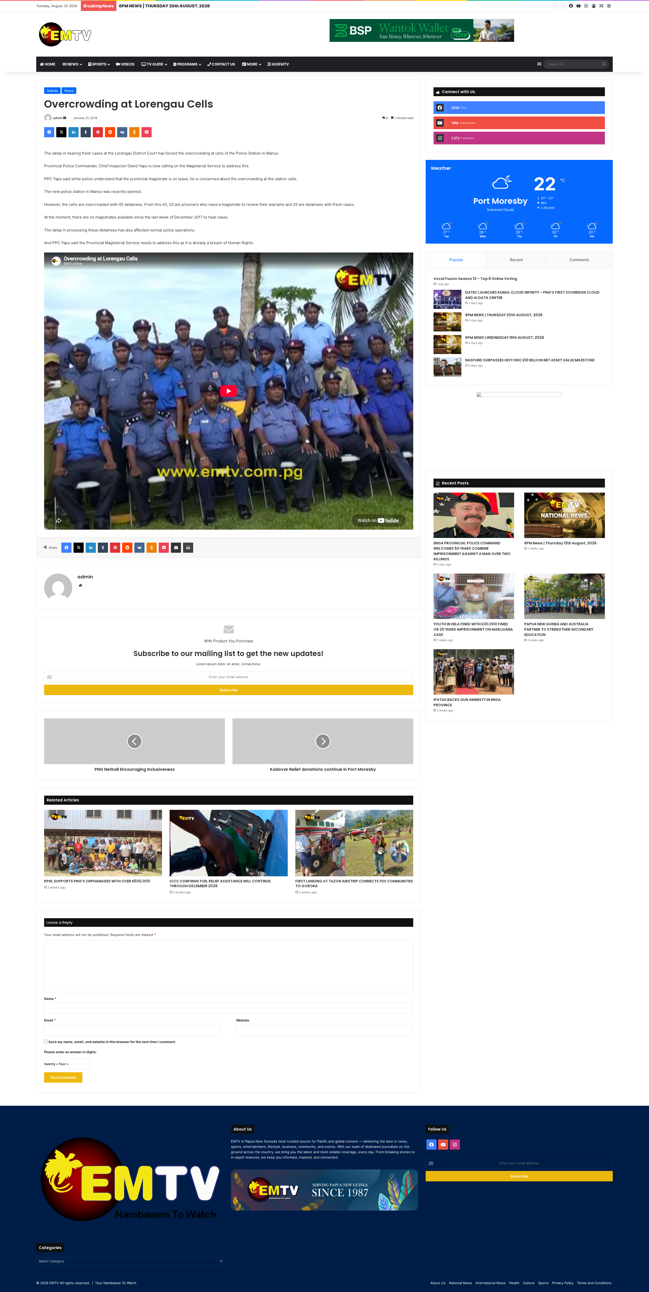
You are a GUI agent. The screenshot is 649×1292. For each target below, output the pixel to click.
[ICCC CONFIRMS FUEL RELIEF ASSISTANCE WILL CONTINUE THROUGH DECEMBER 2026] (228, 843)
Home (50, 64)
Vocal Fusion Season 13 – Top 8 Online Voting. (476, 278)
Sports (98, 64)
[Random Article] (601, 6)
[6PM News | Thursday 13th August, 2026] (564, 515)
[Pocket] (146, 132)
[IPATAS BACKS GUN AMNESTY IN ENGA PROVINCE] (474, 672)
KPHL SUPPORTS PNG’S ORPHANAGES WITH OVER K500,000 (97, 881)
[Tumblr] (86, 132)
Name (50, 999)
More (252, 64)
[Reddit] (110, 132)
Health (514, 1283)
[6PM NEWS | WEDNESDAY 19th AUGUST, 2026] (447, 344)
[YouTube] (578, 6)
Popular (456, 259)
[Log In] (594, 6)
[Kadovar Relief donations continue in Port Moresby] (322, 741)
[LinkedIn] (73, 132)
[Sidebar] (609, 6)
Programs (186, 64)
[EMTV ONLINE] (82, 34)
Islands (52, 91)
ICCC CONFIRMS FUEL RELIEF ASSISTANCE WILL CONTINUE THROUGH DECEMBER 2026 (220, 883)
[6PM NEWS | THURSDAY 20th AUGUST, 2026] (447, 321)
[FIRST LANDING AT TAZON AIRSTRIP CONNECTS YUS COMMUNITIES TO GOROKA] (354, 843)
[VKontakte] (122, 132)
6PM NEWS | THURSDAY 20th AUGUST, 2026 (504, 314)
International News (491, 1283)
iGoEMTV (280, 64)
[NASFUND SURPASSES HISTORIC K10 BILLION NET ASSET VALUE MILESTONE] (447, 367)
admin (57, 118)
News (72, 64)
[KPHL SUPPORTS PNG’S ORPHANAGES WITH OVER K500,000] (103, 843)
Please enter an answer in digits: (70, 1052)
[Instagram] (586, 6)
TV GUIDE (155, 64)
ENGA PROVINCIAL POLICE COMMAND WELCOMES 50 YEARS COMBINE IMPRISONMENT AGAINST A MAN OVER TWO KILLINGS (472, 551)
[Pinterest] (98, 132)
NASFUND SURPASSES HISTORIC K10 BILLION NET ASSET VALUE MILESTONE (529, 360)
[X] (61, 132)
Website (242, 1020)
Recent (516, 259)
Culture (529, 1283)
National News (460, 1283)
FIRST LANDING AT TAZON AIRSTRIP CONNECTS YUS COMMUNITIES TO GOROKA (354, 883)
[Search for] (604, 64)
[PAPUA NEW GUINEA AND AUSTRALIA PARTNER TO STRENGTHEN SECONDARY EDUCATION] (564, 596)
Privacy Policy (562, 1283)
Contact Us (223, 64)
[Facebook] (571, 6)
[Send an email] (64, 118)
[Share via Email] (176, 548)
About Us (437, 1283)
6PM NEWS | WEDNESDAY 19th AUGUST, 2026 (166, 5)
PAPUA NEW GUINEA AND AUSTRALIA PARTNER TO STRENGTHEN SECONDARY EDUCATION (558, 629)
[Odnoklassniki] (134, 132)
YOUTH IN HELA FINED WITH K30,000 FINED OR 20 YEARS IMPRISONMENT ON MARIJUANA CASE (473, 629)
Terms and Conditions (594, 1283)
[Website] (80, 585)
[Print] (188, 548)
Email (50, 1020)
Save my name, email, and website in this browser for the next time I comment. (112, 1042)
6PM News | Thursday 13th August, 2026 (560, 543)
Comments (579, 259)
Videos (127, 64)
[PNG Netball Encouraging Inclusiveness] (134, 741)
